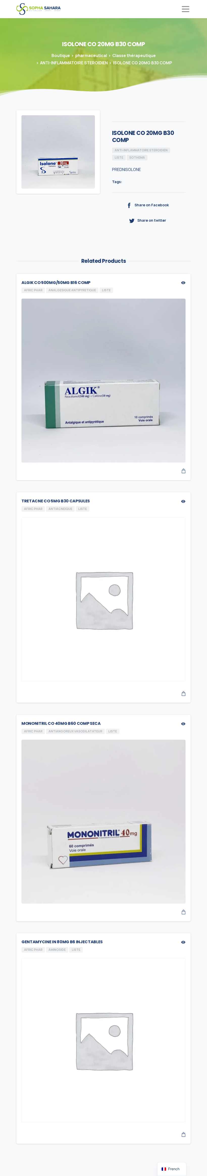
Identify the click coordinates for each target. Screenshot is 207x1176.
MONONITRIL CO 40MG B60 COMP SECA (61, 723)
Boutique (60, 55)
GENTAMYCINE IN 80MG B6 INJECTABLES (62, 942)
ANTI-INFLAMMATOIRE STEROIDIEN (74, 63)
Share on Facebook (152, 205)
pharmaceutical (91, 55)
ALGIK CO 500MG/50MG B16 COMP (55, 282)
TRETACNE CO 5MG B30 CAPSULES (55, 501)
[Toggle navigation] (185, 9)
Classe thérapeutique (134, 55)
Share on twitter (151, 220)
